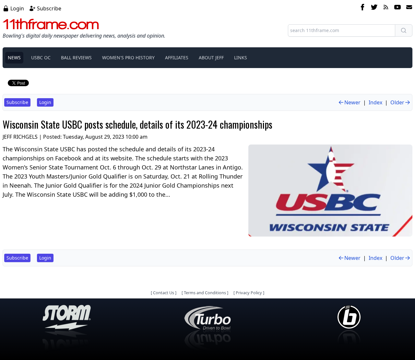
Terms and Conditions (205, 293)
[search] (403, 30)
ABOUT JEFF (211, 57)
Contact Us (163, 293)
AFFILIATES (176, 57)
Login (17, 8)
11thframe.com (51, 24)
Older (397, 102)
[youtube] (397, 8)
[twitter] (374, 8)
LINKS (240, 57)
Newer (352, 102)
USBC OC (41, 57)
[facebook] (362, 8)
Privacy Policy (249, 293)
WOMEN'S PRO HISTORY (128, 57)
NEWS (14, 57)
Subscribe (49, 8)
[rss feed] (386, 8)
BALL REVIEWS (76, 57)
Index (375, 102)
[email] (407, 8)
